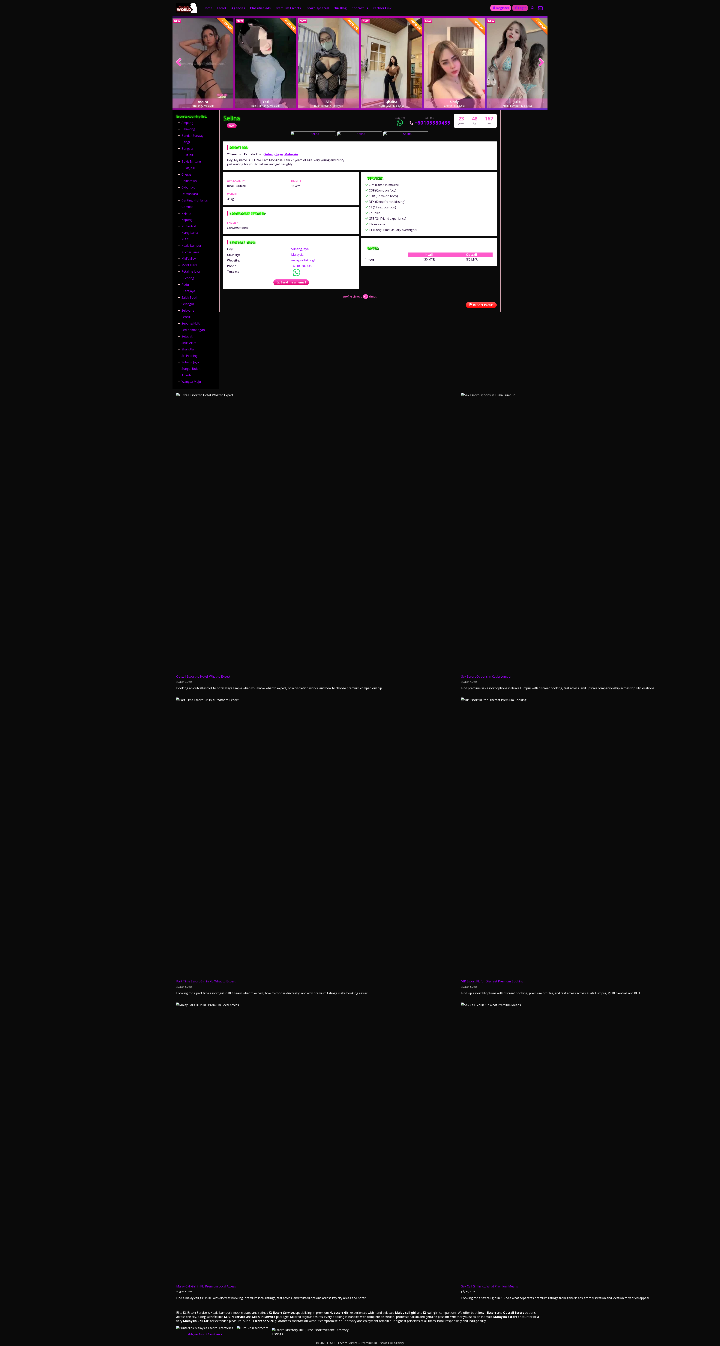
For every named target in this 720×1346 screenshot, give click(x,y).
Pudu (185, 285)
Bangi (186, 142)
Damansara (190, 194)
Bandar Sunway (192, 136)
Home (207, 8)
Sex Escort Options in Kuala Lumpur (486, 676)
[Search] (532, 8)
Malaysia (291, 154)
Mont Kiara (189, 265)
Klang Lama (190, 233)
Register (502, 8)
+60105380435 (432, 122)
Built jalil (188, 155)
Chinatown (189, 181)
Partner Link (382, 8)
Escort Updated (317, 8)
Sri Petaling (190, 356)
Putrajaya (188, 291)
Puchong (188, 278)
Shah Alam (189, 349)
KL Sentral (189, 226)
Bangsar (188, 149)
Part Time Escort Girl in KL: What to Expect (206, 981)
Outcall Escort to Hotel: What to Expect (203, 676)
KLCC (185, 239)
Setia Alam (189, 343)
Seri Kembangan (193, 330)
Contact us (360, 8)
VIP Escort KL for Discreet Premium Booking (492, 981)
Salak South (190, 297)
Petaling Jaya (191, 271)
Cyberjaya (188, 187)
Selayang (188, 310)
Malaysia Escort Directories (205, 1334)
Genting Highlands (195, 200)
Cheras (186, 174)
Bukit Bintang (191, 161)
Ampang (187, 123)
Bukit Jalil (188, 168)
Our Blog (340, 8)
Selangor (188, 304)
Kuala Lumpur (191, 245)
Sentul (186, 317)
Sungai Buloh (191, 369)
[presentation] (178, 62)
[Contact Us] (540, 8)
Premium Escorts (288, 8)
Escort (221, 8)
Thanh (186, 375)
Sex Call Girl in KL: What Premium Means (489, 1286)
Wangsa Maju (191, 382)
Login (522, 8)
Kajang (186, 213)
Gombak (187, 207)
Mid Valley (189, 258)
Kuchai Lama (190, 252)
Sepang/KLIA (191, 323)
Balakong (188, 129)
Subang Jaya (273, 154)
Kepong (187, 220)
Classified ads (260, 8)
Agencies (238, 8)
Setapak (187, 336)
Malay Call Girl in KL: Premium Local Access (206, 1286)
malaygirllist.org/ (303, 260)
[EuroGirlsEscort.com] (252, 1328)
